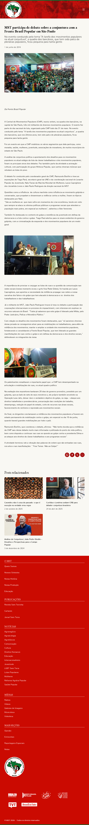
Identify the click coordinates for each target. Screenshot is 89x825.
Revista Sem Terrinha (13, 605)
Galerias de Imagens (13, 708)
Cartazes (8, 611)
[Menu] (84, 9)
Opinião (7, 731)
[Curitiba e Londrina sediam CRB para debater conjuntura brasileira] (65, 488)
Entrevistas (9, 737)
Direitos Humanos (12, 652)
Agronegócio (10, 632)
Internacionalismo (12, 660)
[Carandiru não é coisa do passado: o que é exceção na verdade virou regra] (23, 488)
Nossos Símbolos (11, 573)
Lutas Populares (11, 672)
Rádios (7, 700)
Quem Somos (10, 566)
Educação (8, 591)
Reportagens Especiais (14, 743)
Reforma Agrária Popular (15, 680)
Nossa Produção (11, 585)
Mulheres (8, 676)
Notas (7, 749)
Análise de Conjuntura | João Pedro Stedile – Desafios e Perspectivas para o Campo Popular (23, 542)
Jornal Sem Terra (12, 617)
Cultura (7, 648)
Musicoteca (9, 712)
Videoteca (8, 716)
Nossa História (10, 579)
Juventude (9, 664)
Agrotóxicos (9, 640)
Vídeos (7, 704)
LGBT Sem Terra (11, 668)
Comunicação (10, 644)
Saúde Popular (10, 685)
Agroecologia (10, 636)
